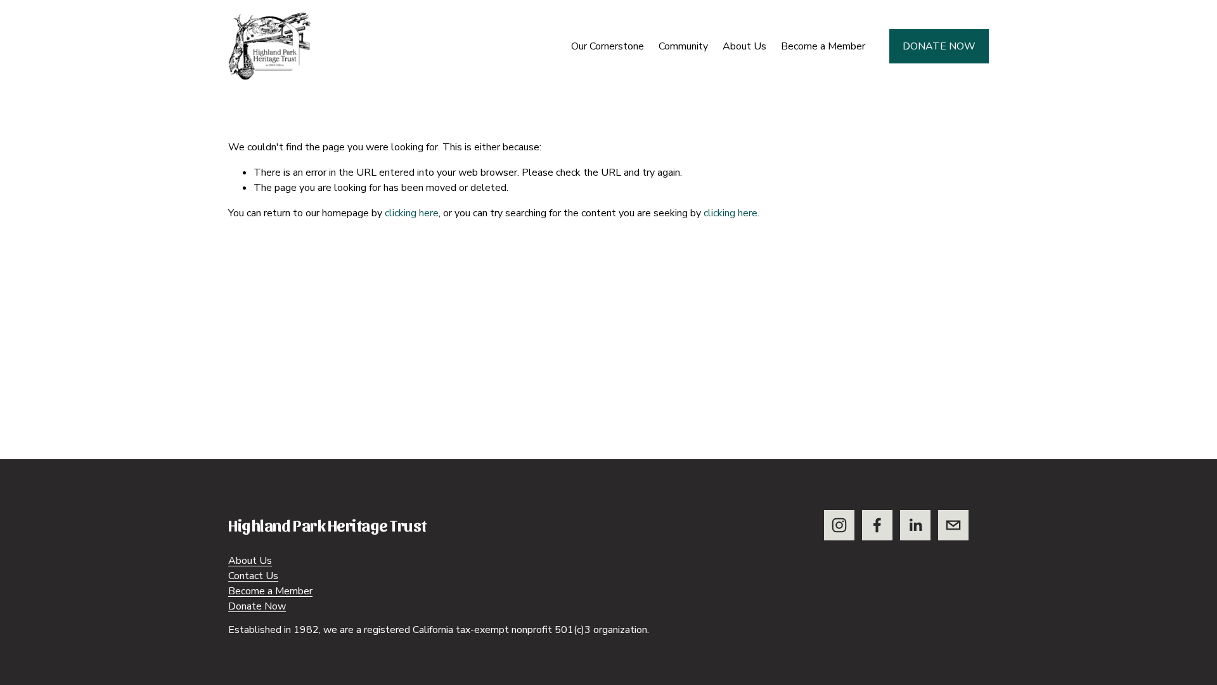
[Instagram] (839, 525)
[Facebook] (877, 525)
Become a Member (823, 46)
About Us (250, 561)
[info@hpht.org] (953, 525)
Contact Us (253, 576)
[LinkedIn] (915, 525)
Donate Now (939, 46)
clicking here (412, 213)
